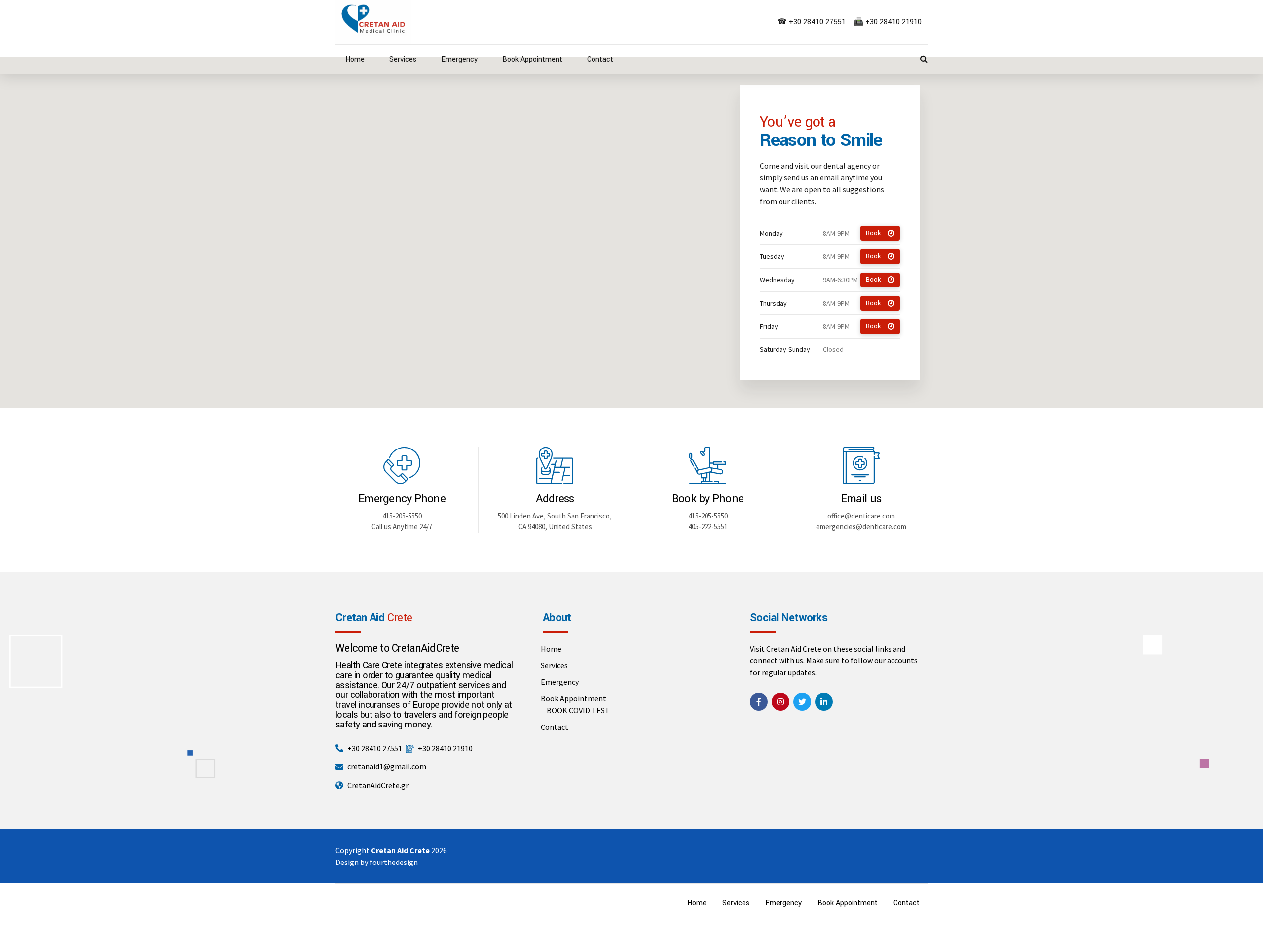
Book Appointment (532, 59)
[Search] (924, 59)
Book (873, 233)
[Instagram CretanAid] (780, 702)
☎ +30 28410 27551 (812, 22)
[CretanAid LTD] (759, 702)
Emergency (459, 59)
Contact (600, 59)
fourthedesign (394, 862)
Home (355, 59)
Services (402, 59)
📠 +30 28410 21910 (889, 22)
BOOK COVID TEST (578, 710)
